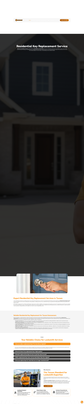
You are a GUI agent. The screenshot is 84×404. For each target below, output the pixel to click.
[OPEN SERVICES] (39, 20)
